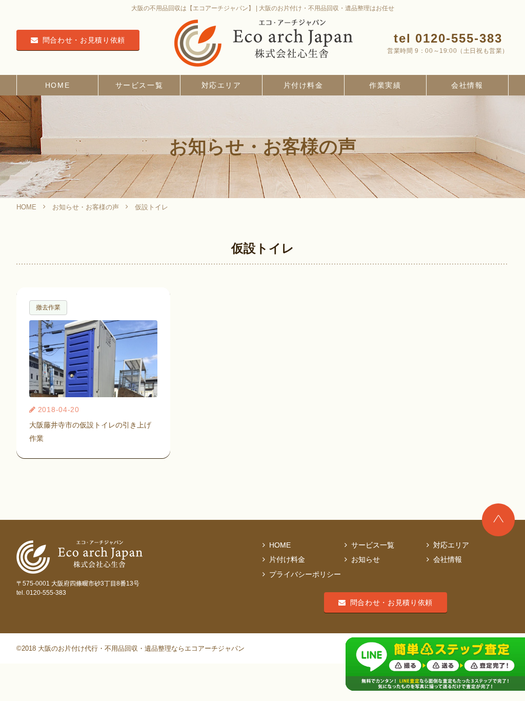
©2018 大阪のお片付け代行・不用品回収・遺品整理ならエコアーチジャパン (130, 648)
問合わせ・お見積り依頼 (84, 40)
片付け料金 (304, 85)
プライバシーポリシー (305, 574)
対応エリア (221, 85)
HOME (57, 85)
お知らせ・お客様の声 (85, 207)
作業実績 (385, 85)
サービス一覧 (139, 85)
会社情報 (467, 85)
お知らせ (365, 559)
